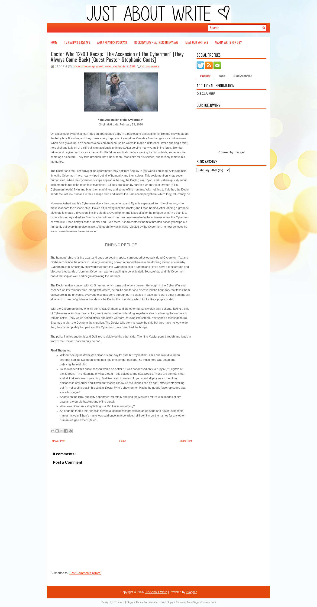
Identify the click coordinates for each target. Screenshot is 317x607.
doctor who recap (84, 66)
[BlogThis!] (57, 431)
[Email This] (52, 431)
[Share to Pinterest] (70, 431)
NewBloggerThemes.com (201, 602)
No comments (150, 66)
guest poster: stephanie (111, 66)
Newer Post (58, 441)
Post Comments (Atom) (85, 573)
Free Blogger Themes (173, 602)
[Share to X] (61, 431)
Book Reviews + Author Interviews (156, 42)
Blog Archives (242, 76)
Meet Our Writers (196, 42)
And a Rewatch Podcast (112, 42)
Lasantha (153, 602)
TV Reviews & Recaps (77, 42)
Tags (222, 76)
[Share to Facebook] (66, 431)
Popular (205, 76)
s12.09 (131, 66)
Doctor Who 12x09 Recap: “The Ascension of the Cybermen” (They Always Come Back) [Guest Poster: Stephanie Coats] (117, 56)
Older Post (186, 441)
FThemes (118, 602)
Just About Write (156, 592)
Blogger (239, 152)
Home (54, 42)
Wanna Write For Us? (228, 42)
